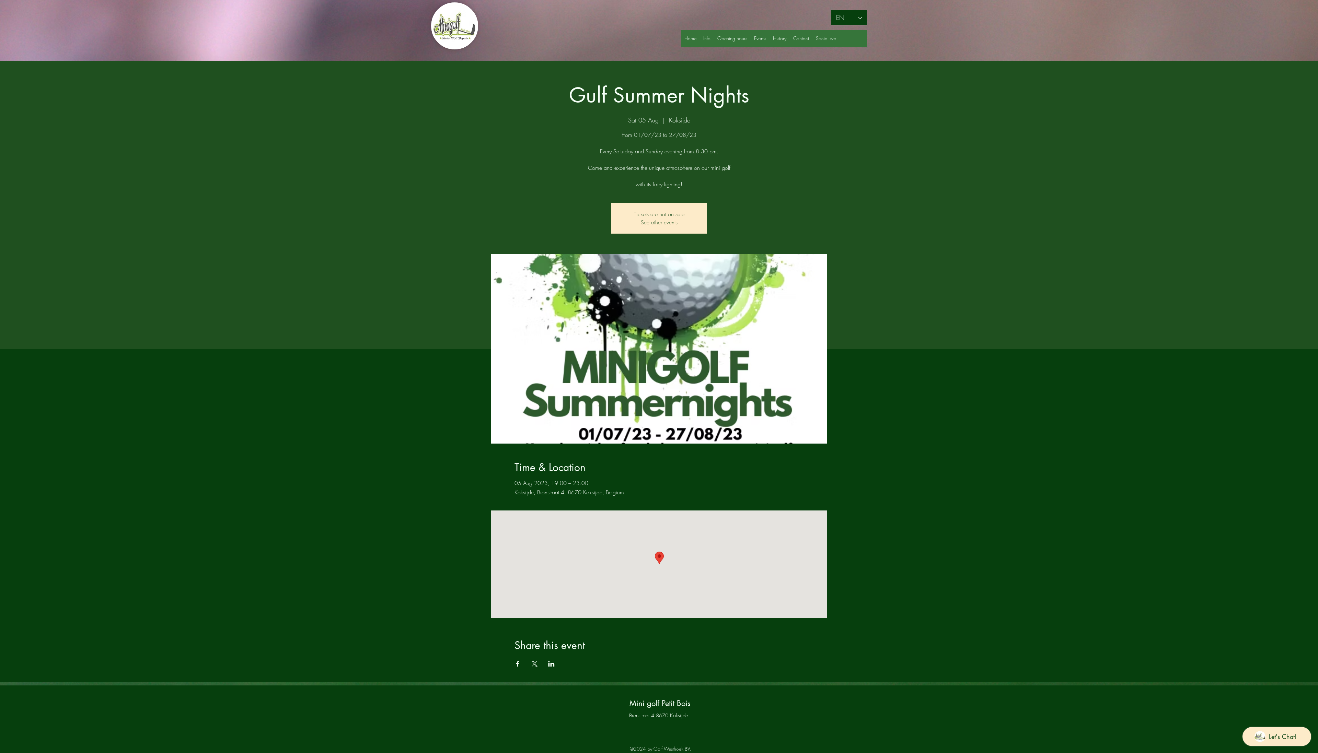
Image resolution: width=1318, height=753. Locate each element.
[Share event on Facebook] (518, 664)
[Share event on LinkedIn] (551, 664)
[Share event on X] (534, 664)
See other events (659, 222)
